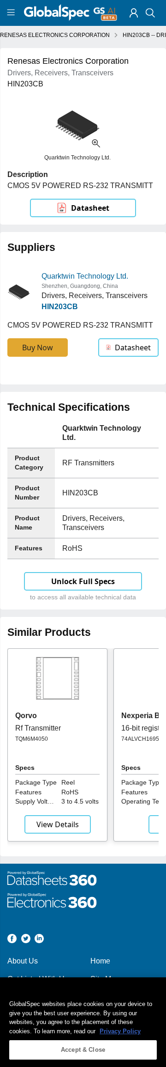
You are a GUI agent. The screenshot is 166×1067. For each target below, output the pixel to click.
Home (100, 961)
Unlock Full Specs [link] (83, 581)
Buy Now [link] (37, 347)
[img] (133, 12)
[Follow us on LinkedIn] (39, 940)
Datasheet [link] (90, 208)
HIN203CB (60, 307)
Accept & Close (83, 1049)
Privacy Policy (120, 1031)
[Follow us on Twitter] (25, 940)
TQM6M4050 (31, 739)
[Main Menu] (12, 13)
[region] (83, 1022)
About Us (22, 961)
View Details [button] (57, 824)
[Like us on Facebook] (12, 940)
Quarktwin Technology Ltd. (85, 276)
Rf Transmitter (38, 728)
